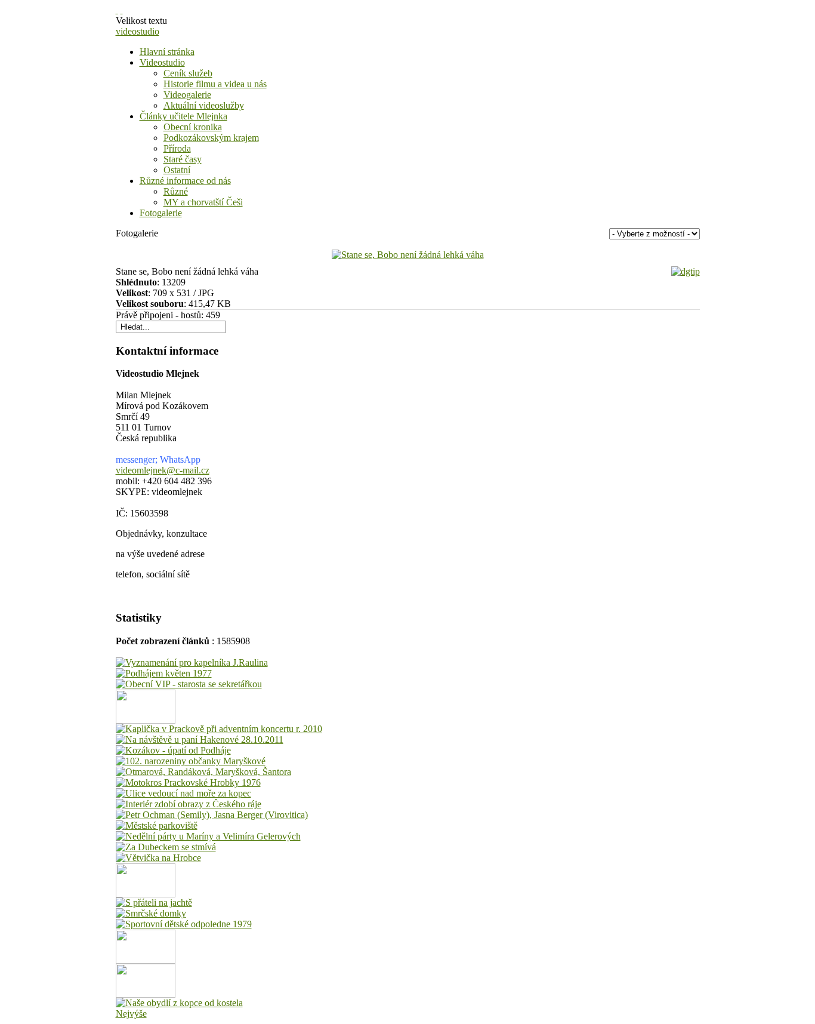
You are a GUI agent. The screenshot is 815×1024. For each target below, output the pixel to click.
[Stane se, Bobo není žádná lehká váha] (408, 255)
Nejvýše (131, 1013)
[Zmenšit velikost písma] (122, 10)
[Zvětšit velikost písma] (117, 10)
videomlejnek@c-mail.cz (162, 470)
